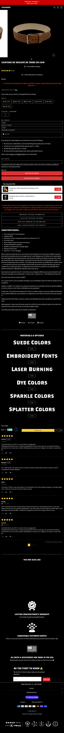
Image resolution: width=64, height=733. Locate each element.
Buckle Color (6, 125)
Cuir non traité (3, 114)
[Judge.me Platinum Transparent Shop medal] (34, 724)
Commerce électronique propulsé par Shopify (32, 714)
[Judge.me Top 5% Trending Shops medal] (55, 724)
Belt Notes (5, 159)
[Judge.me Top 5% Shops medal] (48, 724)
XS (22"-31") (6, 102)
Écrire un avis (38, 430)
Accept (7, 134)
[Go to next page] (38, 545)
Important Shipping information (32, 214)
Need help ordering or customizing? (32, 222)
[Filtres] (57, 430)
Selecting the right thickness (32, 218)
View (32, 349)
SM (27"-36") (16, 102)
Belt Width (5, 120)
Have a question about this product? (32, 225)
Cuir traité (7, 114)
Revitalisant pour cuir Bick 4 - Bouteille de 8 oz (21, 196)
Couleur (8, 111)
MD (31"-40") (27, 102)
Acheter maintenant (32, 178)
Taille (3, 98)
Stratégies (31, 692)
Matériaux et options (31, 684)
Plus (32, 688)
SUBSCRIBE (46, 679)
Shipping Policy (21, 154)
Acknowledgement (8, 130)
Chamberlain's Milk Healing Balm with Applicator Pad (23, 188)
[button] (6, 71)
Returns (12, 154)
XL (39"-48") (48, 102)
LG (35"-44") (38, 102)
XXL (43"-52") (7, 106)
